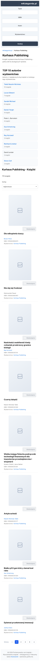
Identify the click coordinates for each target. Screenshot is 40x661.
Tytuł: (20, 9)
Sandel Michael (9, 101)
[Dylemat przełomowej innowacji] (20, 599)
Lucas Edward (9, 93)
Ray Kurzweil (9, 135)
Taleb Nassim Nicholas (12, 84)
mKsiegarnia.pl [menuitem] (29, 3)
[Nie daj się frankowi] (20, 265)
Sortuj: (4, 182)
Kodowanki (14, 657)
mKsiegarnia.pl (7, 50)
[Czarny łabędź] (20, 376)
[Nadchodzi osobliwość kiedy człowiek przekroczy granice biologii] (20, 319)
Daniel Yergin (9, 110)
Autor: (20, 25)
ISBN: (20, 17)
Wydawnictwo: (20, 34)
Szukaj (20, 44)
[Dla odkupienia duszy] (20, 210)
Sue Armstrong (9, 127)
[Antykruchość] (20, 490)
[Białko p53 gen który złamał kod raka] (20, 545)
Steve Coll (8, 161)
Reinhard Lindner (10, 144)
